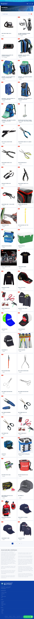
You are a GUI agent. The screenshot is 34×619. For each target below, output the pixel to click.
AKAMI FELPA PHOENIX (5, 287)
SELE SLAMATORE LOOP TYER (23, 225)
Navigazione (10, 616)
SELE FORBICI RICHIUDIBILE (6, 412)
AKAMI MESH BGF (4, 329)
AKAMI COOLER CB (21, 245)
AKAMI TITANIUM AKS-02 (6, 308)
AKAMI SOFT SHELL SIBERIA (22, 308)
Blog (1, 597)
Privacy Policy (3, 593)
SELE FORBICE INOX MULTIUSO (23, 391)
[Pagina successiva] (21, 543)
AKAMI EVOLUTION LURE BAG (7, 245)
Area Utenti (2, 601)
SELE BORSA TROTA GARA (6, 474)
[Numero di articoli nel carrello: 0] (30, 3)
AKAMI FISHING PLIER (5, 225)
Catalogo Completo (3, 596)
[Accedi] (29, 3)
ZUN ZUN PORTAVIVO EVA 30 (23, 474)
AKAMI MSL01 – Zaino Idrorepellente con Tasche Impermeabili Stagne (8, 99)
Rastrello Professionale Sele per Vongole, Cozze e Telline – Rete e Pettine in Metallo (25, 121)
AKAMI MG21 (4, 454)
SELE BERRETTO (21, 495)
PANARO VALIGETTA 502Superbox (24, 454)
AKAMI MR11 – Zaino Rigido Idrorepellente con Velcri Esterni (25, 77)
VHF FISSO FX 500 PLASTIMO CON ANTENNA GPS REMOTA (7, 55)
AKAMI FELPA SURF (21, 538)
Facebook (2, 609)
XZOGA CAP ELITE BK (21, 287)
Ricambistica (14, 616)
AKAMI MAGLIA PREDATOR (6, 517)
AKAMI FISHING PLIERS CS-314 (23, 183)
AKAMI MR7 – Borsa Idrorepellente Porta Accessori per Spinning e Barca (8, 77)
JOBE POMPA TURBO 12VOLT (6, 33)
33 (19, 543)
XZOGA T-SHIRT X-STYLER (6, 266)
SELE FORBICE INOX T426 (22, 412)
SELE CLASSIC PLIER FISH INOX (23, 370)
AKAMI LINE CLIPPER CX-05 (6, 183)
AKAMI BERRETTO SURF (5, 538)
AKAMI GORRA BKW (21, 329)
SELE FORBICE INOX (5, 433)
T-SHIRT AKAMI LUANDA (22, 266)
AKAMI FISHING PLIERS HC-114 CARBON (24, 141)
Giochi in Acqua (23, 616)
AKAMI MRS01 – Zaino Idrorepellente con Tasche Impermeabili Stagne (25, 99)
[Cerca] (27, 4)
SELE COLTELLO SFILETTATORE (7, 141)
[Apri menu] (32, 4)
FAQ (1, 595)
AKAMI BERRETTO (5, 349)
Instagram (2, 610)
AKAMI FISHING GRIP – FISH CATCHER (8, 204)
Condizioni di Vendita (3, 592)
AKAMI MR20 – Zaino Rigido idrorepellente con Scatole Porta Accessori (9, 121)
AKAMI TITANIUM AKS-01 (22, 433)
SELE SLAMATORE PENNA (6, 370)
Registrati (2, 602)
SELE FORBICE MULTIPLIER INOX (7, 391)
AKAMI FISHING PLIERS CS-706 (7, 162)
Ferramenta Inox (6, 616)
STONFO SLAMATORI (21, 349)
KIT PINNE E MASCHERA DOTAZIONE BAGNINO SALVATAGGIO (24, 34)
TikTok (2, 611)
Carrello (2, 605)
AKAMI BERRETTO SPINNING (22, 517)
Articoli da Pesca (18, 616)
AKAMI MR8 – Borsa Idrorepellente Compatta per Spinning (24, 55)
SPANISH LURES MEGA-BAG (22, 204)
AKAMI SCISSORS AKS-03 (22, 162)
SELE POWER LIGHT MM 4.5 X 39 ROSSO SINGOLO (7, 496)
